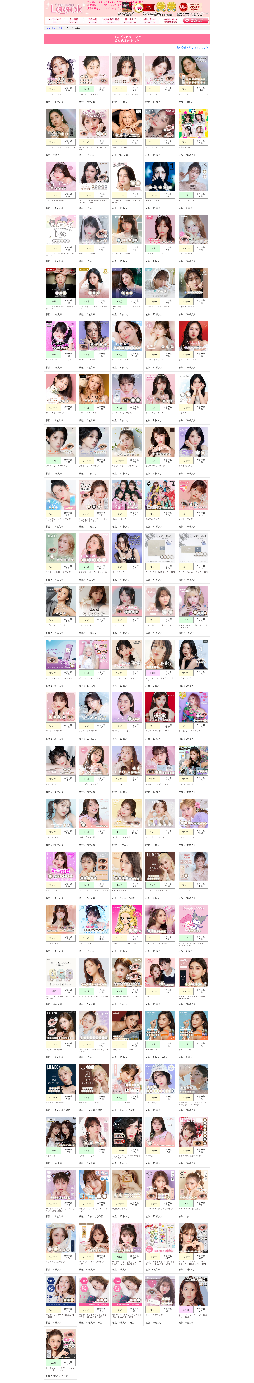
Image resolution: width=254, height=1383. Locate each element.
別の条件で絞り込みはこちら (192, 47)
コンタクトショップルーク (55, 28)
